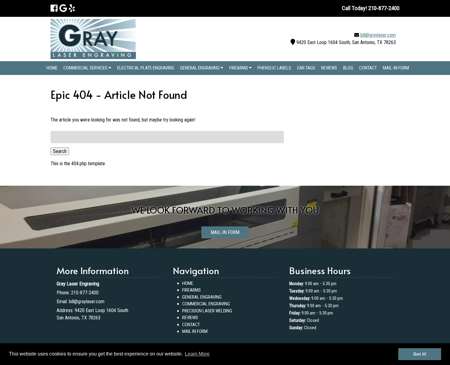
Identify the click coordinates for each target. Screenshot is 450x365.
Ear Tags (306, 68)
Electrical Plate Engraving (145, 68)
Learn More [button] (197, 353)
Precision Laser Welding (207, 311)
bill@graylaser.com (378, 35)
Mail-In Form (396, 68)
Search (59, 151)
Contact (368, 68)
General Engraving (200, 68)
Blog (348, 68)
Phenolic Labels (274, 68)
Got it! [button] (419, 354)
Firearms (239, 68)
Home (52, 68)
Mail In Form (195, 331)
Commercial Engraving (206, 304)
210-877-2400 (85, 293)
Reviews (329, 68)
